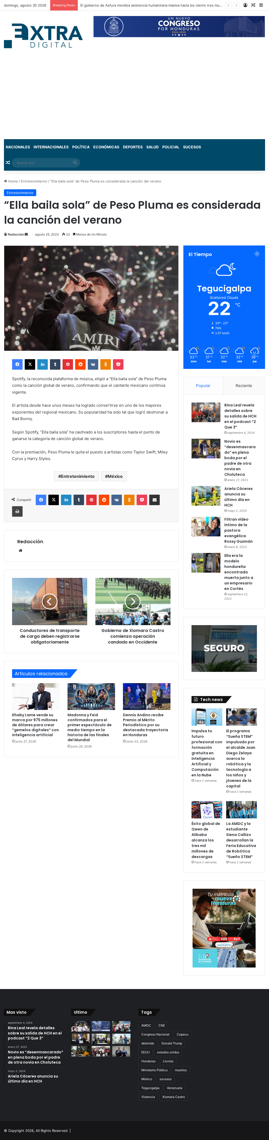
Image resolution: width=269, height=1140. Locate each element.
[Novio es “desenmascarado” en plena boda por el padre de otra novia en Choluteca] (206, 448)
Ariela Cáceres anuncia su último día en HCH (238, 497)
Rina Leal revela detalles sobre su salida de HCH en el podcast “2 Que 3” (240, 416)
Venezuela (174, 1088)
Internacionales (51, 147)
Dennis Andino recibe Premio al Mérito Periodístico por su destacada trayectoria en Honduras (145, 725)
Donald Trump (172, 1043)
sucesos (165, 1079)
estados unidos (168, 1052)
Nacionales (18, 147)
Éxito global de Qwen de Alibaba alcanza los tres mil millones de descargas (206, 840)
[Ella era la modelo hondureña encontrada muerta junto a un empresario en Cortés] (206, 563)
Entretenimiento (34, 181)
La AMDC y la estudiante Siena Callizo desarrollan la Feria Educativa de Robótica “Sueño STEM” (241, 840)
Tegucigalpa (150, 1088)
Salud (152, 147)
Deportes (133, 147)
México (115, 476)
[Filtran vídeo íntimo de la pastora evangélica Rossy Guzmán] (206, 526)
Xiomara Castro (173, 1097)
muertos (181, 1070)
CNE (161, 1025)
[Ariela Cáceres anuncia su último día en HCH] (206, 496)
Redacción (16, 234)
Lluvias (168, 1061)
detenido (147, 1043)
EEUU (145, 1052)
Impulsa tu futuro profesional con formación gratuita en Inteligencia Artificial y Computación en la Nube (207, 753)
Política (81, 147)
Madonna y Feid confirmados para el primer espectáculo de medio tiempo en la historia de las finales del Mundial (90, 727)
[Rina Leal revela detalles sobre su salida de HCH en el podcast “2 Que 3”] (206, 412)
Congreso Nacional (155, 1034)
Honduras (148, 1061)
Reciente (244, 385)
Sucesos (192, 147)
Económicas (106, 147)
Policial (170, 147)
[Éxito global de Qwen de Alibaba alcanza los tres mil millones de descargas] (207, 809)
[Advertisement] (134, 100)
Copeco (182, 1034)
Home (12, 181)
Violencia (148, 1097)
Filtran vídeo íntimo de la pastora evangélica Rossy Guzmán (238, 530)
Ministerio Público (154, 1070)
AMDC (146, 1025)
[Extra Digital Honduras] (45, 35)
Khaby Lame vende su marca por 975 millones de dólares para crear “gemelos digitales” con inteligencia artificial (35, 725)
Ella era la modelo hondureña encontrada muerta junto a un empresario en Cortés (238, 572)
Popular (203, 385)
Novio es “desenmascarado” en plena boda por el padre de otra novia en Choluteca (240, 458)
